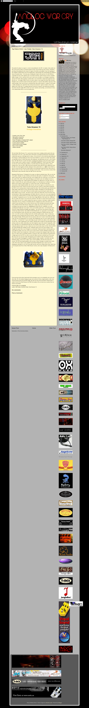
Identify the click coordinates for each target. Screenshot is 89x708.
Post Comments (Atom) (23, 331)
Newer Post (15, 328)
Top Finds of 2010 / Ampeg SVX (68, 140)
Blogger (60, 702)
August (63, 158)
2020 (61, 123)
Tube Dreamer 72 (33, 287)
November (63, 152)
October (63, 154)
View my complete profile (64, 99)
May (62, 163)
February (63, 169)
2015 (61, 127)
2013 (61, 128)
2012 (61, 130)
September (64, 156)
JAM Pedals (18, 287)
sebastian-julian (49, 702)
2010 (61, 134)
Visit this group (73, 109)
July (62, 159)
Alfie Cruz (68, 60)
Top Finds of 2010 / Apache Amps (68, 142)
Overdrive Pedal (24, 287)
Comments (62, 117)
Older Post (52, 328)
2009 (61, 173)
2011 (61, 132)
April (62, 165)
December (63, 136)
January (63, 170)
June (62, 161)
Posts (61, 115)
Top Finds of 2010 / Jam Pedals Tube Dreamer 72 (68, 138)
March (62, 167)
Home (34, 328)
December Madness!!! (66, 150)
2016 (61, 125)
